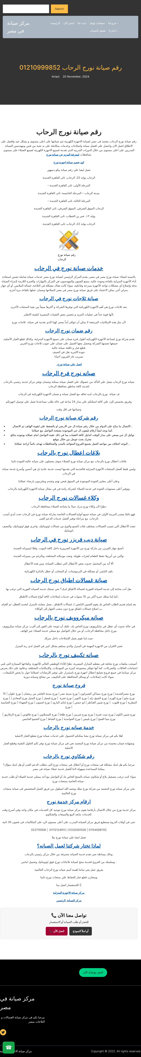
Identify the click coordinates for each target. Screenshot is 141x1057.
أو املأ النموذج (80, 931)
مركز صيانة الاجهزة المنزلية (68, 892)
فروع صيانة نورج (68, 685)
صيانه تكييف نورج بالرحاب (69, 654)
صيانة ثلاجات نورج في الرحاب (68, 298)
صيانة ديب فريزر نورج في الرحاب (69, 539)
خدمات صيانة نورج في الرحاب (68, 268)
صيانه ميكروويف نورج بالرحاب (68, 617)
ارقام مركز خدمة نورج (69, 801)
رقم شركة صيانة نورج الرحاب (68, 418)
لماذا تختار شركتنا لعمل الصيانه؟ (69, 846)
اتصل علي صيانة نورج (69, 364)
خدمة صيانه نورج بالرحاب (69, 727)
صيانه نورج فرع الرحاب (68, 373)
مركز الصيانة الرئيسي (69, 900)
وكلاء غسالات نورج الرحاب (69, 497)
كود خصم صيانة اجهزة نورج (68, 162)
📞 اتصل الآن (56, 931)
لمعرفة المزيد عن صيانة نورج (62, 154)
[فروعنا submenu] (117, 23)
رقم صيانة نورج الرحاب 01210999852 (70, 67)
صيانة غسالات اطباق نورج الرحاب (68, 580)
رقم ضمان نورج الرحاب (69, 330)
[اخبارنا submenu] (117, 31)
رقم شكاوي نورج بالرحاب (68, 756)
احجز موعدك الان (93, 972)
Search (59, 8)
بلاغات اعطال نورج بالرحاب (68, 452)
